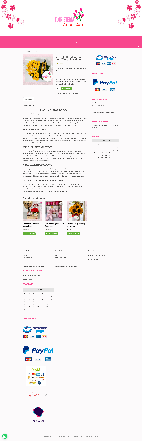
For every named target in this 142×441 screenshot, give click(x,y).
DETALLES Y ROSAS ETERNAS (101, 38)
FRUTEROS (85, 38)
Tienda (69, 42)
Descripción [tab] (29, 99)
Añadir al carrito (66, 88)
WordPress (95, 436)
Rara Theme (78, 436)
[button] (4, 436)
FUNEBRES (74, 38)
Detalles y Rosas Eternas (33, 52)
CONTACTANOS (58, 42)
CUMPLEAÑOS (47, 38)
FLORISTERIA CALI (33, 38)
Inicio (24, 52)
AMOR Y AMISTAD (61, 38)
